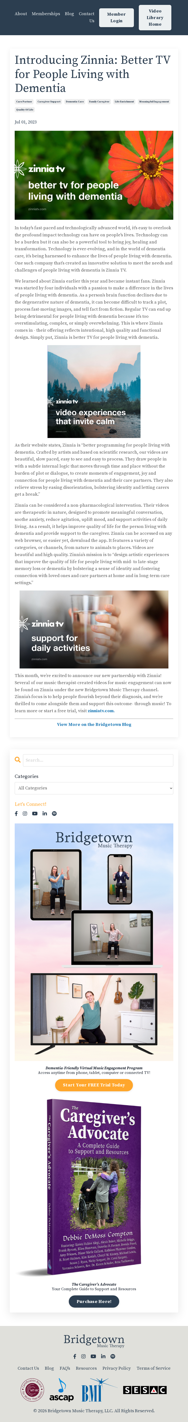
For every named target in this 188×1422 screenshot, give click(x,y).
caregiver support (48, 101)
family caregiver (99, 101)
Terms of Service (154, 1368)
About (21, 14)
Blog (69, 14)
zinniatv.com (101, 711)
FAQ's (65, 1368)
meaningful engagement (154, 101)
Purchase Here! (94, 1301)
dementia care (75, 101)
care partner (24, 101)
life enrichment (124, 101)
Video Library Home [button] (155, 17)
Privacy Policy (117, 1368)
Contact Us (86, 17)
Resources (86, 1368)
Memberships (46, 14)
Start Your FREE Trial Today (94, 1085)
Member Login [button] (116, 17)
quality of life (24, 109)
